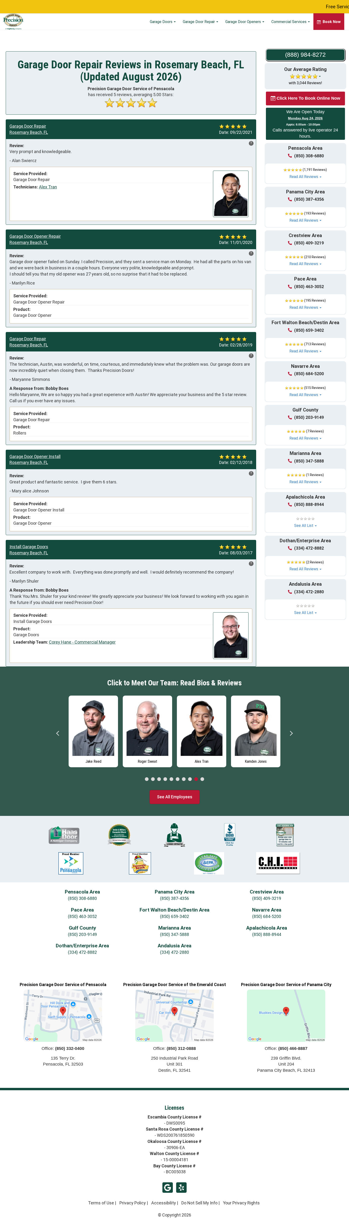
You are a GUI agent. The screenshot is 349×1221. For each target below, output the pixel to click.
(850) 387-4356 (309, 199)
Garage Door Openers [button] (243, 21)
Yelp (181, 1187)
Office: (63, 1048)
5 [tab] (171, 779)
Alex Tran (48, 186)
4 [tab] (165, 779)
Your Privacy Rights (241, 1202)
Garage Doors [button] (161, 21)
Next (291, 733)
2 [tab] (153, 779)
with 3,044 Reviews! (305, 83)
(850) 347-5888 (309, 460)
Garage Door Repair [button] (199, 21)
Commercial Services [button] (289, 21)
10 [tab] (202, 779)
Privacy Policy (132, 1202)
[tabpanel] (96, 730)
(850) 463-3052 (309, 286)
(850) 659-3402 (309, 330)
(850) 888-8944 (309, 504)
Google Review (167, 1187)
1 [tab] (146, 779)
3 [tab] (159, 779)
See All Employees (174, 796)
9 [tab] (196, 779)
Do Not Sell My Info (199, 1202)
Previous (58, 733)
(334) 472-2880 (309, 591)
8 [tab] (190, 779)
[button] (305, 173)
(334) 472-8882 (309, 548)
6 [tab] (177, 779)
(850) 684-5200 (309, 373)
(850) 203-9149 (309, 417)
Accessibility (163, 1202)
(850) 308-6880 (309, 155)
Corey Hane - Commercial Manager (82, 642)
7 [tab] (183, 779)
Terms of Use (101, 1202)
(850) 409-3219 (309, 242)
